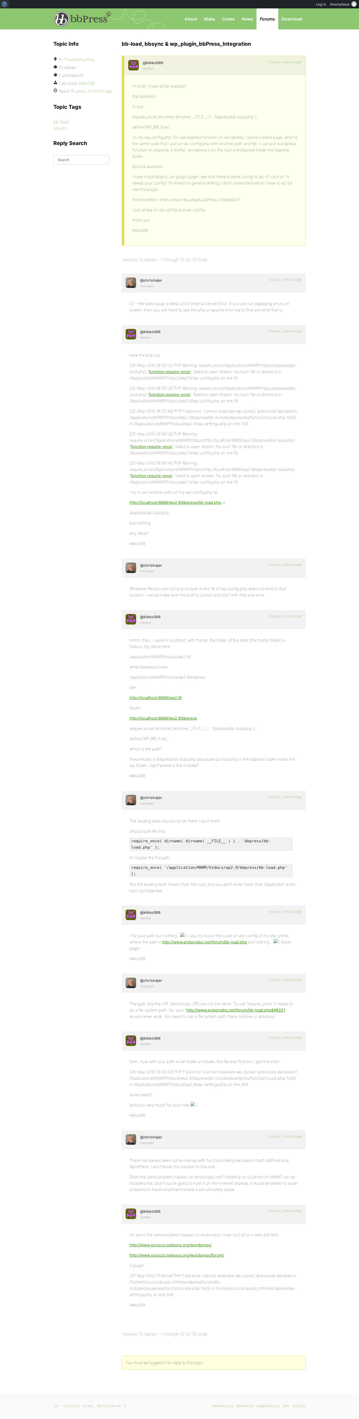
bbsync (60, 128)
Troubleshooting (79, 59)
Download (292, 19)
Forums (267, 19)
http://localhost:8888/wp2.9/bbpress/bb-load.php (175, 502)
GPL (56, 1406)
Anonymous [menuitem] (340, 4)
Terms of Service (109, 1406)
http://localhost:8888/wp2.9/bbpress (163, 718)
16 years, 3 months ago (285, 331)
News (247, 19)
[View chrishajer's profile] (131, 282)
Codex (228, 19)
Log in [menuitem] (321, 4)
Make (209, 19)
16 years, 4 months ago (284, 62)
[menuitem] (4, 4)
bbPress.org (80, 18)
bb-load (61, 122)
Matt (286, 1406)
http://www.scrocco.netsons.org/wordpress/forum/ (177, 1255)
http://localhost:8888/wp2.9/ (156, 697)
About (190, 19)
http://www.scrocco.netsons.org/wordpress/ (171, 1244)
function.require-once (169, 371)
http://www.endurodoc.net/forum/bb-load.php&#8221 (235, 1010)
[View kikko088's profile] (133, 65)
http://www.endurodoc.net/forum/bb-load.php (204, 942)
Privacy (88, 1406)
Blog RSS (299, 1406)
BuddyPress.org (268, 1406)
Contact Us (71, 1406)
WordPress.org (222, 1406)
